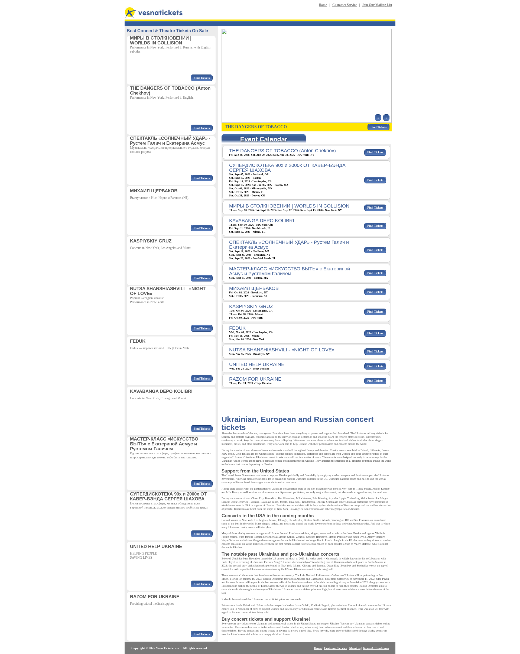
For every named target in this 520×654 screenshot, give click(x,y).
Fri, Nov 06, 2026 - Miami (244, 335)
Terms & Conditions (376, 648)
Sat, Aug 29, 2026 (261, 154)
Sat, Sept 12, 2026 (288, 210)
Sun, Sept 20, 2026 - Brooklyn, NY (249, 254)
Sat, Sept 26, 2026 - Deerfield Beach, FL (252, 258)
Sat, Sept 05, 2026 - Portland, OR (249, 174)
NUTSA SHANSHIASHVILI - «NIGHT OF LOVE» (281, 349)
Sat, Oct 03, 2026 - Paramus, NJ (248, 295)
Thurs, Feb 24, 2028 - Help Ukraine (250, 383)
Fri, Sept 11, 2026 (265, 210)
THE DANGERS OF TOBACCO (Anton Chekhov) (282, 150)
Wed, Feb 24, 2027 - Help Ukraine (249, 368)
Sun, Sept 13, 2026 (311, 210)
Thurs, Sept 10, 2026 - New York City (251, 224)
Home (323, 5)
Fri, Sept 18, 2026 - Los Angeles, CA (250, 181)
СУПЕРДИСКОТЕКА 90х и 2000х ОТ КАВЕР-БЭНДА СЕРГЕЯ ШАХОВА (287, 168)
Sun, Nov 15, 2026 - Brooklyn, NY (249, 353)
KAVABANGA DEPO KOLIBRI (261, 220)
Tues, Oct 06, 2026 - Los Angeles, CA (250, 310)
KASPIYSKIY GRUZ (251, 306)
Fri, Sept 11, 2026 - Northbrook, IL (250, 228)
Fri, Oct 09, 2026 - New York (246, 317)
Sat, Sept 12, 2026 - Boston (245, 177)
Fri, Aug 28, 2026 (239, 154)
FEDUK (237, 328)
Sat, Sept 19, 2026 (239, 184)
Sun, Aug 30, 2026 (284, 154)
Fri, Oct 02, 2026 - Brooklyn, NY (248, 292)
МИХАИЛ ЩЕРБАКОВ (254, 288)
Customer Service (344, 5)
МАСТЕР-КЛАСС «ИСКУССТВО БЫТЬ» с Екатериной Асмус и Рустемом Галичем (289, 271)
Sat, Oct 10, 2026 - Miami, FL (246, 191)
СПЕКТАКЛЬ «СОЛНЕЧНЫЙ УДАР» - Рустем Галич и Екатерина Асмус (289, 244)
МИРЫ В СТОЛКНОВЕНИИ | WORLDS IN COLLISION (289, 206)
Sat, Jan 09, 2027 (262, 184)
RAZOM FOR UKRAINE (255, 379)
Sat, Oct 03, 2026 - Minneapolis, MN (250, 188)
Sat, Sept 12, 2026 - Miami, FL (247, 231)
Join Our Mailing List (377, 5)
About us (354, 648)
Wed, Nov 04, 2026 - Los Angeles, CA (251, 332)
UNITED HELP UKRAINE (256, 364)
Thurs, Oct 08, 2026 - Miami (246, 314)
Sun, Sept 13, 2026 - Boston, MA (248, 277)
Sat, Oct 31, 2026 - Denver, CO (247, 195)
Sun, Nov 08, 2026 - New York (247, 339)
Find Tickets (202, 77)
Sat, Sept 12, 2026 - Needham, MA (249, 251)
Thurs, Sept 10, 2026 (241, 210)
